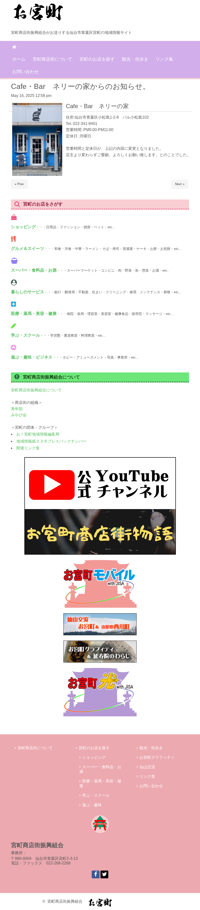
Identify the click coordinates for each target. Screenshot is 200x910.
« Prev (19, 184)
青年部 (17, 409)
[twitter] (104, 874)
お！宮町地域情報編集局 (37, 434)
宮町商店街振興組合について (36, 390)
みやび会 (19, 415)
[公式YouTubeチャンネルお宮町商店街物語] (100, 553)
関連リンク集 (28, 448)
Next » (179, 184)
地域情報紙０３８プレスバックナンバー (51, 441)
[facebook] (96, 874)
